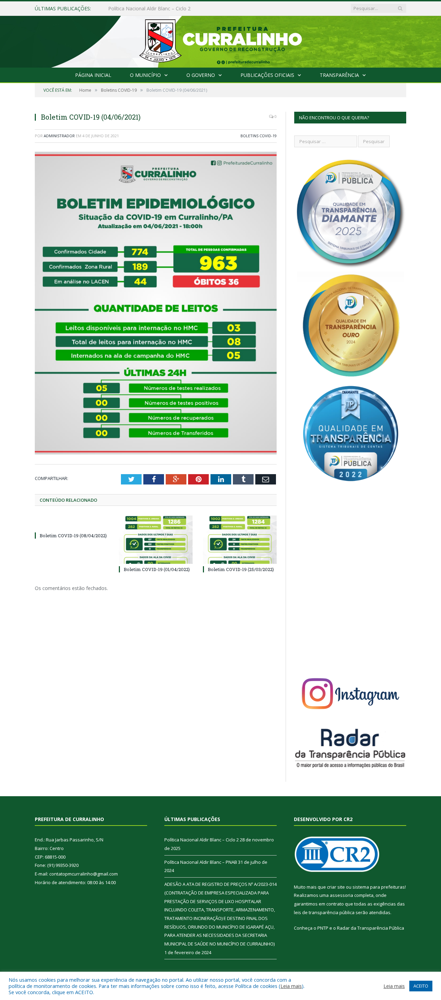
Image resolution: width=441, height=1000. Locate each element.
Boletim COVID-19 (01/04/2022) (157, 569)
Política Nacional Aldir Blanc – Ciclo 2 (201, 840)
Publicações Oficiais (267, 75)
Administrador (59, 135)
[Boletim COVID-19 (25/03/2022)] (240, 540)
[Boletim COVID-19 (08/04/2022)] (72, 523)
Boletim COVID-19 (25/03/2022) (241, 569)
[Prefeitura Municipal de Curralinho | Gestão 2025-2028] (220, 40)
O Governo (200, 75)
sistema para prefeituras (378, 887)
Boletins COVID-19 (258, 135)
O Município (145, 75)
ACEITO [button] (420, 986)
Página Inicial (93, 75)
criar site (336, 887)
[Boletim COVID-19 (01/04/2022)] (156, 540)
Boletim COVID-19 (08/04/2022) (73, 535)
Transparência (339, 75)
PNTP (322, 928)
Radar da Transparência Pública (370, 928)
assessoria (341, 895)
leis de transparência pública (324, 912)
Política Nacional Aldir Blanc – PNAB (148, 9)
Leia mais (291, 985)
